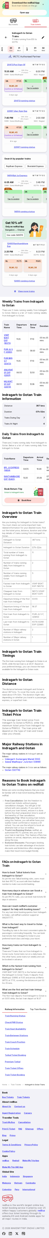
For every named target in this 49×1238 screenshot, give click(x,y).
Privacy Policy (31, 1145)
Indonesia (14, 1176)
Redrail (15, 1160)
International (28, 1189)
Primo (12, 1135)
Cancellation (24, 1122)
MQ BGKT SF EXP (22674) (8, 384)
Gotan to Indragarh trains (14, 492)
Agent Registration (11, 1113)
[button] (44, 4)
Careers (28, 1113)
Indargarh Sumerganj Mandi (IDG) (22, 759)
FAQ (20, 1129)
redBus (5, 1160)
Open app (24, 12)
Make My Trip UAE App (12, 1167)
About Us (6, 1106)
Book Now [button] (26, 500)
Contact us (19, 1106)
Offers (40, 1129)
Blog (4, 1135)
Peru (17, 1189)
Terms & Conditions (11, 1145)
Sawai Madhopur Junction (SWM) (23, 761)
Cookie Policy (8, 1151)
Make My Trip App (30, 1160)
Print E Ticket (8, 1129)
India (4, 1176)
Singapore (28, 1176)
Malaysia (6, 1183)
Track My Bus (8, 1122)
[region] (24, 83)
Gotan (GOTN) (12, 770)
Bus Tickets (8, 1097)
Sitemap (29, 1129)
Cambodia (31, 1183)
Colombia (6, 1189)
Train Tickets (23, 1097)
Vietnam (18, 1183)
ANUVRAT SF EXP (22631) (8, 372)
